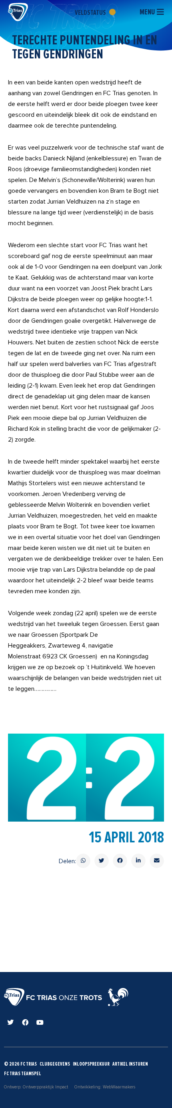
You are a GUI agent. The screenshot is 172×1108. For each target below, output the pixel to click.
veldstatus (91, 12)
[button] (83, 861)
